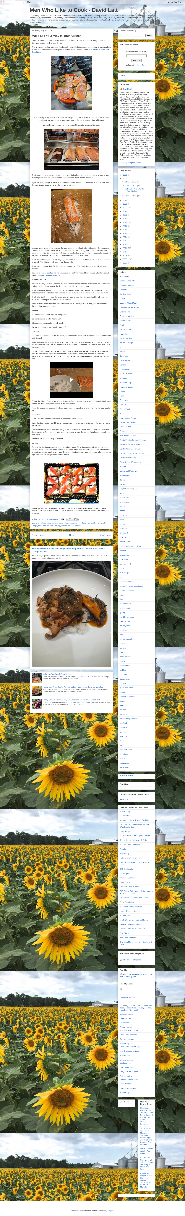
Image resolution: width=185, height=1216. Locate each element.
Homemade (91, 523)
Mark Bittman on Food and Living (134, 920)
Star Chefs (124, 933)
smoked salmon (74, 526)
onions (123, 643)
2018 (125, 222)
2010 (125, 252)
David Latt (127, 89)
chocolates (124, 555)
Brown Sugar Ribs (127, 281)
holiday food (125, 626)
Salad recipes (126, 1092)
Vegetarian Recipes (128, 489)
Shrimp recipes (126, 1060)
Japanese (124, 356)
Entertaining (125, 312)
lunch (44, 526)
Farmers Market (127, 316)
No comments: (53, 519)
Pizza (122, 413)
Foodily (123, 849)
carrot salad (125, 542)
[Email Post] (62, 519)
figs (121, 595)
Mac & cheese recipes (129, 1051)
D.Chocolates (125, 816)
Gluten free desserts (128, 1035)
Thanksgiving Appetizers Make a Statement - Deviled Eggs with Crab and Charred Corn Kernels (146, 1136)
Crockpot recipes (127, 1039)
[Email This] (67, 519)
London (123, 365)
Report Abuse (127, 775)
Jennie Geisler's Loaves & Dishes (134, 840)
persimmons (125, 665)
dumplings (124, 573)
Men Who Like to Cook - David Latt (74, 10)
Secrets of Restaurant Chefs (132, 453)
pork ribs (123, 674)
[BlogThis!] (70, 519)
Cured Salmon (52, 523)
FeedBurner (142, 65)
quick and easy (126, 688)
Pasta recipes (126, 1043)
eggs (122, 577)
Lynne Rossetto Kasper (130, 911)
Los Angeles (125, 369)
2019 (125, 219)
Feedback (124, 1010)
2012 (125, 244)
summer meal (126, 749)
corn (122, 568)
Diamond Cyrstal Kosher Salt (49, 275)
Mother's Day (125, 382)
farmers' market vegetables (131, 586)
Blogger (110, 1211)
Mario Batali (125, 915)
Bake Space (125, 882)
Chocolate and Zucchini (130, 887)
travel (122, 758)
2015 (125, 233)
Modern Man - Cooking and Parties (135, 836)
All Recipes (124, 873)
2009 (125, 255)
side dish (123, 736)
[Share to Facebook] (75, 519)
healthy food (125, 621)
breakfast (41, 523)
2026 (125, 175)
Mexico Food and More (130, 845)
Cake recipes (125, 1018)
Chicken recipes (127, 1067)
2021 (125, 211)
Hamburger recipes (128, 1088)
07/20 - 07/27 (131, 185)
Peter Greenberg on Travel (131, 858)
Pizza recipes (125, 1084)
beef (122, 520)
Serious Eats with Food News (132, 929)
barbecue (124, 515)
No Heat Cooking (53, 526)
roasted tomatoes (127, 696)
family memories (127, 581)
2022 (125, 208)
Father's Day (125, 320)
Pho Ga (123, 404)
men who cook (126, 639)
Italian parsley (126, 338)
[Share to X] (72, 519)
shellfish (123, 727)
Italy (121, 347)
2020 (125, 215)
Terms (148, 1008)
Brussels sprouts (127, 285)
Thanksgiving (125, 475)
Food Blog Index (127, 902)
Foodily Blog (131, 1008)
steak (122, 741)
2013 (125, 241)
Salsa (122, 431)
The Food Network (128, 938)
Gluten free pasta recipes (131, 1046)
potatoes (123, 683)
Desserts (123, 290)
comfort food (125, 564)
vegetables (124, 763)
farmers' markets (127, 590)
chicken (123, 551)
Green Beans (125, 329)
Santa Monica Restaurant (131, 444)
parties (123, 648)
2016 (125, 230)
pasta (122, 652)
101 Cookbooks (126, 869)
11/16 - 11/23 (131, 182)
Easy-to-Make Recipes (129, 307)
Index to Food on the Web (131, 907)
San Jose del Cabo (128, 436)
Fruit (122, 325)
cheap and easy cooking (130, 546)
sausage (123, 714)
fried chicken (125, 604)
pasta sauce (125, 657)
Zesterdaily (124, 853)
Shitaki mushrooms (128, 458)
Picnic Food (125, 409)
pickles (123, 670)
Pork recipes (125, 1055)
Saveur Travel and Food (130, 924)
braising (123, 528)
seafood (123, 723)
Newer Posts (38, 535)
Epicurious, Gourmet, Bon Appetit (134, 898)
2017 (125, 226)
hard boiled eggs (127, 617)
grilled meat (125, 608)
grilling (122, 612)
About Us (147, 1006)
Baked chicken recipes (129, 1076)
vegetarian (124, 767)
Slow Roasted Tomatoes (130, 462)
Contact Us (134, 1010)
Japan (122, 351)
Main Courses (126, 374)
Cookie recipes (126, 1023)
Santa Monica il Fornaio (130, 449)
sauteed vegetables (128, 719)
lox (39, 526)
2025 (125, 179)
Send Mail (124, 799)
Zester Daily (125, 811)
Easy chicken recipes (129, 1072)
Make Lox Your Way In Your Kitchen (56, 35)
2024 (125, 200)
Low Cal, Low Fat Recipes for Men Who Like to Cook (134, 826)
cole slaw (124, 559)
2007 (125, 263)
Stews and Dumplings (129, 471)
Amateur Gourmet (127, 878)
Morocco (123, 378)
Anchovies (124, 276)
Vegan (122, 484)
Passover (124, 400)
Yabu (122, 493)
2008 (125, 259)
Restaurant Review (128, 422)
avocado (123, 506)
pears (122, 661)
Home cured (69, 523)
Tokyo (122, 480)
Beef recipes (125, 1063)
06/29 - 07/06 (131, 196)
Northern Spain (126, 387)
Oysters (123, 391)
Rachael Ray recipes (129, 1079)
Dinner (61, 523)
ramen (122, 692)
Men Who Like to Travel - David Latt (135, 820)
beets (122, 524)
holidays (123, 630)
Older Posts (105, 535)
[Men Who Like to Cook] (130, 960)
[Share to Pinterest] (77, 519)
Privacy (141, 1008)
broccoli (123, 537)
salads (122, 701)
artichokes (124, 502)
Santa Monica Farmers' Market (133, 440)
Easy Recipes (126, 831)
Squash (123, 466)
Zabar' (94, 50)
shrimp (123, 732)
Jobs (122, 1008)
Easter (122, 298)
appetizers (124, 497)
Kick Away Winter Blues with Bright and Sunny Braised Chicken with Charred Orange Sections (146, 1116)
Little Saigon (125, 360)
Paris (122, 396)
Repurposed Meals (128, 418)
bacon (122, 511)
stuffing (123, 745)
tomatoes (124, 754)
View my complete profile (130, 162)
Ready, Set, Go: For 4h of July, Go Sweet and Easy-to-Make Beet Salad (71, 700)
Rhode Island (125, 427)
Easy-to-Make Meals (128, 303)
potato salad (125, 679)
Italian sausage (126, 343)
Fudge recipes (126, 1027)
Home (72, 535)
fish (121, 599)
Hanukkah (124, 334)
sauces (123, 710)
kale (121, 635)
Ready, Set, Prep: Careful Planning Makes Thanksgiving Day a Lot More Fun (73, 687)
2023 (125, 204)
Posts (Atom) (77, 542)
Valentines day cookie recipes (132, 1030)
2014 (125, 237)
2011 (125, 248)
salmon (64, 526)
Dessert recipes (126, 1014)
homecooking (80, 523)
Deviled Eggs (125, 294)
